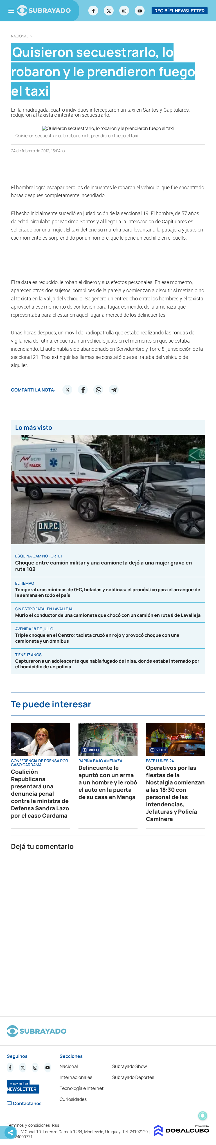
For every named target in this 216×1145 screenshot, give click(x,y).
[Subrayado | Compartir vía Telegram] (114, 389)
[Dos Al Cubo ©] (181, 1134)
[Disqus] (108, 934)
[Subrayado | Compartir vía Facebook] (83, 389)
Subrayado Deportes (133, 1077)
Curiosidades (73, 1099)
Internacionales (76, 1077)
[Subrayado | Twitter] (109, 10)
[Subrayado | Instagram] (124, 10)
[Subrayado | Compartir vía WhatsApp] (98, 389)
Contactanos (27, 1103)
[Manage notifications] (202, 1115)
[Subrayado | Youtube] (140, 10)
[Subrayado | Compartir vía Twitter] (67, 389)
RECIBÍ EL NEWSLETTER (179, 11)
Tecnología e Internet (82, 1088)
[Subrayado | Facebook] (93, 10)
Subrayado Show (129, 1066)
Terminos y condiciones (29, 1125)
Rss (56, 1125)
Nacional (19, 36)
